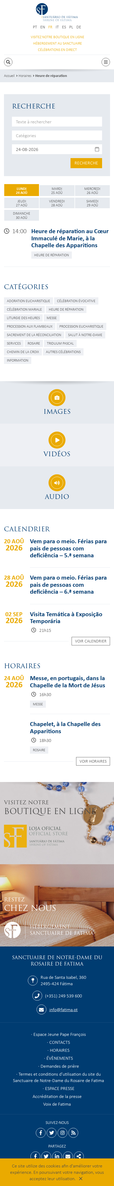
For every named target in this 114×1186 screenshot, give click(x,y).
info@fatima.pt (63, 1009)
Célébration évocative (76, 300)
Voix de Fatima (57, 1104)
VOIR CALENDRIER (91, 641)
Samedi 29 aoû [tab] (92, 202)
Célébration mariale (24, 309)
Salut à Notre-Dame (85, 334)
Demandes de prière (60, 1066)
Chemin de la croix (23, 351)
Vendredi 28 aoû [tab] (57, 202)
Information (17, 360)
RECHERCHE (86, 162)
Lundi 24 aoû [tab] (21, 190)
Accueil (9, 75)
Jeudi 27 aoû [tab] (21, 202)
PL (71, 27)
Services (14, 343)
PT (35, 27)
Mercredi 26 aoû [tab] (92, 190)
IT (57, 27)
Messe (52, 317)
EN (42, 27)
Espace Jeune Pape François (59, 1034)
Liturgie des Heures (23, 317)
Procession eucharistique (81, 326)
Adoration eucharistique (28, 300)
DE (78, 27)
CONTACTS (59, 1042)
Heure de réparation (51, 75)
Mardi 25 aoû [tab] (57, 190)
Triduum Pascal (60, 343)
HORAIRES (59, 1050)
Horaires (25, 75)
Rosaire (34, 343)
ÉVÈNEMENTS (59, 1058)
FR (50, 27)
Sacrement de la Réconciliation (34, 334)
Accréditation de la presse (57, 1096)
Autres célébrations (63, 351)
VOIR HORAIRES (93, 761)
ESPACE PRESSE (59, 1088)
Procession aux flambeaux (29, 326)
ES (64, 27)
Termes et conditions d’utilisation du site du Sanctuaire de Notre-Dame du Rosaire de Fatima (58, 1077)
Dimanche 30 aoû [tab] (21, 215)
